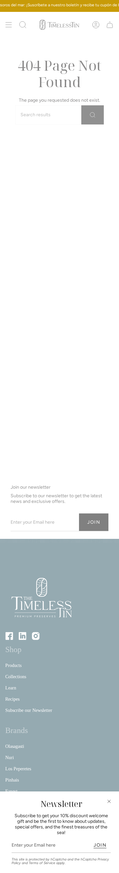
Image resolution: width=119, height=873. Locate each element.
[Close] (109, 801)
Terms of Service (42, 863)
